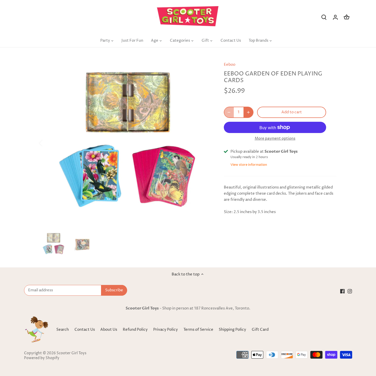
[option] (126, 143)
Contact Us (84, 329)
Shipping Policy (233, 329)
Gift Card (260, 329)
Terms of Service (198, 329)
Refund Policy (135, 329)
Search (62, 329)
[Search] (324, 17)
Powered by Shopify (41, 358)
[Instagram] (350, 291)
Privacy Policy (166, 329)
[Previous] (47, 143)
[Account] (335, 17)
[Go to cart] (347, 17)
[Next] (204, 143)
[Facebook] (342, 291)
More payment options (275, 138)
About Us (108, 329)
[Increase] (248, 112)
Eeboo (229, 64)
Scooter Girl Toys (71, 353)
